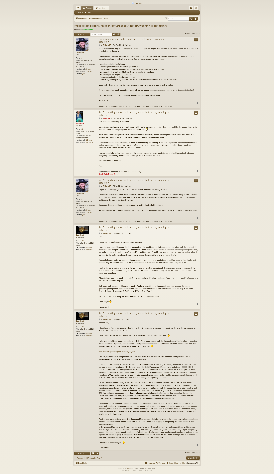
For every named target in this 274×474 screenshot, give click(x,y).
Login (88, 12)
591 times (88, 247)
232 (82, 129)
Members (102, 8)
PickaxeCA (80, 52)
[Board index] (137, 3)
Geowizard (80, 235)
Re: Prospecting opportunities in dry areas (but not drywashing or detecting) (134, 113)
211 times (89, 142)
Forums (88, 8)
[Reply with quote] (196, 39)
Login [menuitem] (196, 8)
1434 (82, 241)
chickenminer (88, 29)
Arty (128, 470)
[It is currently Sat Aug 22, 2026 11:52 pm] (166, 18)
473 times (89, 249)
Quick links (78, 8)
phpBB (129, 468)
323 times (88, 140)
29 (81, 58)
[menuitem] (191, 8)
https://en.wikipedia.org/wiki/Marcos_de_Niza (117, 351)
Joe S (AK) (80, 123)
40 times (89, 71)
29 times (88, 69)
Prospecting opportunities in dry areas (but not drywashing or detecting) (120, 26)
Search (80, 12)
